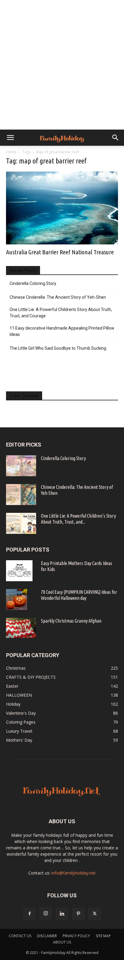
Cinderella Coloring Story (33, 283)
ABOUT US (62, 942)
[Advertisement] (62, 65)
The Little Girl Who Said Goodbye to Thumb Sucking (58, 348)
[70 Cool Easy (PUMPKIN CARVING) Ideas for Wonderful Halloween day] (16, 599)
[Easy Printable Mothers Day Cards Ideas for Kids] (19, 570)
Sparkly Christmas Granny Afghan (71, 621)
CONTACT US (20, 935)
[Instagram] (46, 914)
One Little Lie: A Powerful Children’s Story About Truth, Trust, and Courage (61, 312)
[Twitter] (94, 914)
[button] (10, 138)
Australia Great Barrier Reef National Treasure (60, 252)
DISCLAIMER (47, 935)
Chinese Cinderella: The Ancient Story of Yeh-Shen (58, 297)
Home (11, 151)
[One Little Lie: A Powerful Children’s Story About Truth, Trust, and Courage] (21, 523)
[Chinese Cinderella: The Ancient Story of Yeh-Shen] (21, 494)
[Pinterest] (78, 914)
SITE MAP (103, 935)
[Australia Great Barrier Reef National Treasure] (62, 208)
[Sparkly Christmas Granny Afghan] (21, 628)
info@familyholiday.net (73, 873)
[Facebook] (29, 914)
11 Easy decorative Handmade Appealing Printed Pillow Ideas (62, 331)
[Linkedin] (62, 914)
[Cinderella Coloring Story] (21, 465)
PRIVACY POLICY (76, 935)
